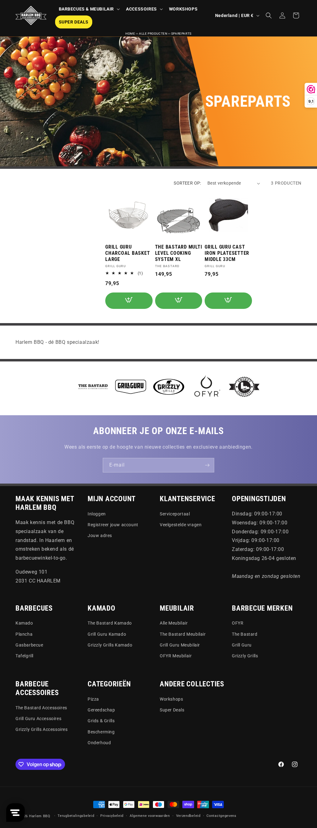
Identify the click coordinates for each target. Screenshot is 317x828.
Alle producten (153, 33)
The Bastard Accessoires (41, 707)
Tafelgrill (24, 655)
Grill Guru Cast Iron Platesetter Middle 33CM (227, 253)
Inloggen (97, 513)
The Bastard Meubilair (183, 634)
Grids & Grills (101, 720)
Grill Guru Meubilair (180, 644)
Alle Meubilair (174, 623)
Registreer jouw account (113, 524)
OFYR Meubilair (176, 655)
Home (130, 33)
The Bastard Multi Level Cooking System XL (178, 253)
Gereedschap (101, 709)
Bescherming (101, 731)
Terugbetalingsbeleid (76, 816)
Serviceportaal (175, 513)
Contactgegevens (221, 816)
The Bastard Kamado (110, 623)
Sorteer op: (187, 183)
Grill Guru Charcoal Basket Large (127, 253)
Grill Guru (242, 644)
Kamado (24, 623)
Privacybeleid (112, 816)
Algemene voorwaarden (150, 816)
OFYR (237, 623)
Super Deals (172, 709)
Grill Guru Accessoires (38, 718)
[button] (89, 8)
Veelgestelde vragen (181, 524)
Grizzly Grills (245, 655)
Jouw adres (100, 535)
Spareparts (181, 33)
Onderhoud (99, 742)
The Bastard (245, 634)
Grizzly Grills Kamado (110, 644)
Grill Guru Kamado (107, 634)
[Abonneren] (207, 465)
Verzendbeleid (188, 816)
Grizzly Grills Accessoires (41, 729)
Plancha (24, 634)
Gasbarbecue (29, 644)
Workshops (171, 699)
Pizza (93, 699)
